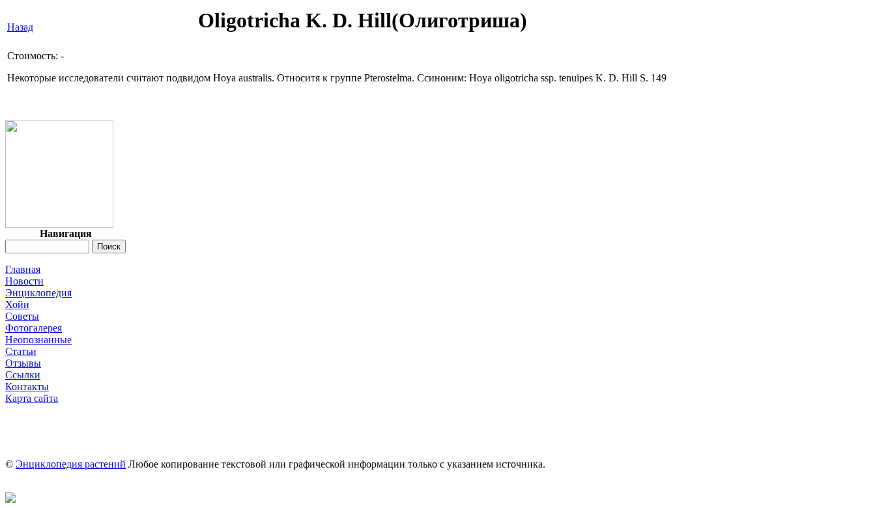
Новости (24, 281)
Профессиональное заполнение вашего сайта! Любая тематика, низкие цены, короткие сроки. (445, 410)
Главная (22, 269)
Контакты (27, 386)
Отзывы (23, 363)
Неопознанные (38, 339)
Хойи (17, 304)
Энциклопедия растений (71, 464)
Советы (22, 316)
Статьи (20, 351)
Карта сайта (31, 398)
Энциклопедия (38, 292)
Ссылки (22, 374)
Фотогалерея (33, 327)
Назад (20, 27)
